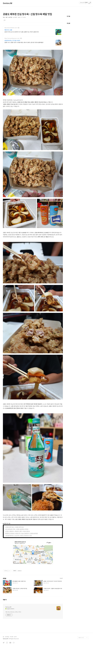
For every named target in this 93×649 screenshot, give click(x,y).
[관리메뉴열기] (90, 2)
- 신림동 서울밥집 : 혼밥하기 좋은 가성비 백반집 (17, 531)
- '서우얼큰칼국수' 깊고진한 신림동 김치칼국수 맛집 (18, 535)
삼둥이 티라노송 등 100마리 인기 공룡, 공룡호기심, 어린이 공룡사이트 (21, 32)
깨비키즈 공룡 (8, 30)
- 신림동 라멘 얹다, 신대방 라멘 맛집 (14, 527)
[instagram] (7, 643)
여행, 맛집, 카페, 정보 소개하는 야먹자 (13, 612)
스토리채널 (7, 636)
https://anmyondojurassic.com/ (12, 38)
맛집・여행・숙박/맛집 (7, 17)
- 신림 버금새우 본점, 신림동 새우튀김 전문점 (16, 529)
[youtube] (10, 643)
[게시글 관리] (10, 571)
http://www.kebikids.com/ (10, 27)
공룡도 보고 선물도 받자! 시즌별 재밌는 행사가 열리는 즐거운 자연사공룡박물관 (23, 42)
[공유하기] (8, 571)
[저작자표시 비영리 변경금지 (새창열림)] (20, 570)
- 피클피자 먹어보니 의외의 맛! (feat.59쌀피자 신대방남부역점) (21, 533)
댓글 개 (4, 600)
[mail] (13, 643)
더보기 (61, 578)
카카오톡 (11, 636)
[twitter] (4, 643)
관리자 (15, 636)
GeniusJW (7, 3)
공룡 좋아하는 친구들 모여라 (12, 40)
